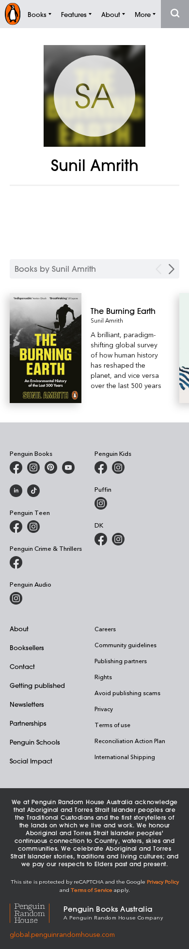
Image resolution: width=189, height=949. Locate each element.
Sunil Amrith (107, 320)
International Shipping (124, 756)
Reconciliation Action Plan (129, 740)
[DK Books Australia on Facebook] (100, 539)
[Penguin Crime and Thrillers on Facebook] (16, 562)
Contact (22, 666)
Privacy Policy (163, 881)
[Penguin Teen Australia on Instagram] (33, 526)
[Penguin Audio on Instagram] (16, 598)
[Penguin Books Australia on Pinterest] (51, 467)
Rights (103, 676)
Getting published (37, 685)
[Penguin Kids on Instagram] (118, 467)
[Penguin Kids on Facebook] (100, 467)
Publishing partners (120, 660)
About (19, 628)
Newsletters (27, 704)
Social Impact (31, 761)
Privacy (103, 708)
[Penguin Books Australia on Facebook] (16, 467)
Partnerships (28, 723)
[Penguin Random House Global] (36, 912)
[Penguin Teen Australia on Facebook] (16, 526)
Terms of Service (91, 890)
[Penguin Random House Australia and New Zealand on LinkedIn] (16, 490)
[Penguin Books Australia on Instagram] (33, 467)
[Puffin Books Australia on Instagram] (100, 503)
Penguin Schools (35, 742)
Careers (105, 628)
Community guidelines (125, 644)
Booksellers (27, 647)
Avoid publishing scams (127, 692)
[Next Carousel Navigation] (171, 269)
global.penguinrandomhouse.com (62, 934)
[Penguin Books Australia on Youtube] (68, 467)
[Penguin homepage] (12, 14)
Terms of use (112, 724)
